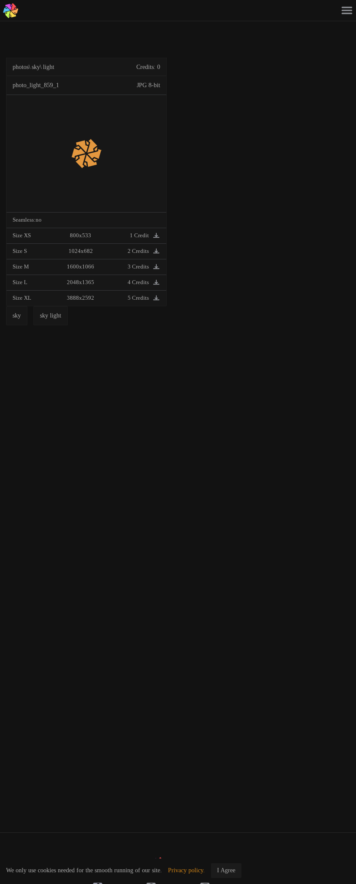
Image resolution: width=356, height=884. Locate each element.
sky (36, 67)
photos (21, 67)
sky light (50, 315)
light (48, 67)
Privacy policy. (186, 870)
